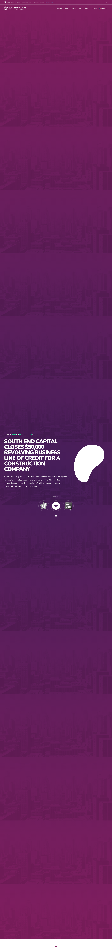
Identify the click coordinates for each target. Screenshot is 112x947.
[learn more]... (49, 2)
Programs (59, 9)
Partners (94, 9)
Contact (86, 9)
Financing (73, 9)
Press (80, 9)
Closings (66, 9)
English (103, 9)
